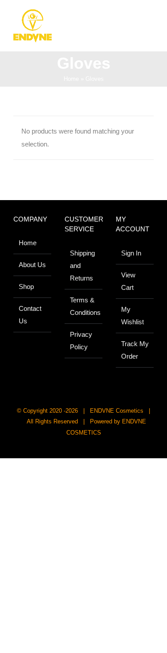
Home (71, 78)
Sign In (131, 253)
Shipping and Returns (82, 265)
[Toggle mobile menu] (150, 18)
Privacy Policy (81, 341)
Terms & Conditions (84, 306)
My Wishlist (132, 316)
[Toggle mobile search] (134, 18)
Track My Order (135, 350)
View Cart (128, 281)
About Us (32, 264)
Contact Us (30, 315)
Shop (26, 286)
